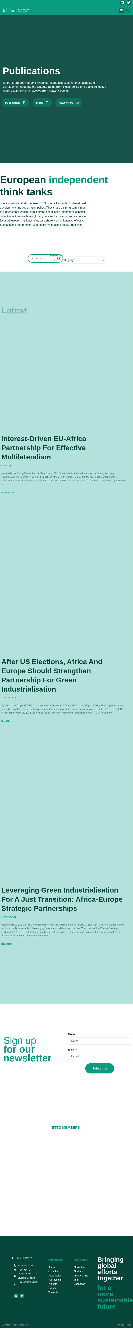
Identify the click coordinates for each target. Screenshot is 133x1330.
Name (71, 1034)
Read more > (7, 492)
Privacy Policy (124, 1324)
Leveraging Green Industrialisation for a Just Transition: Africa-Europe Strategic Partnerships (62, 899)
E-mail (72, 1049)
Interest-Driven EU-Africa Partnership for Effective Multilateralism (43, 448)
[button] (121, 10)
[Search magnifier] (58, 258)
